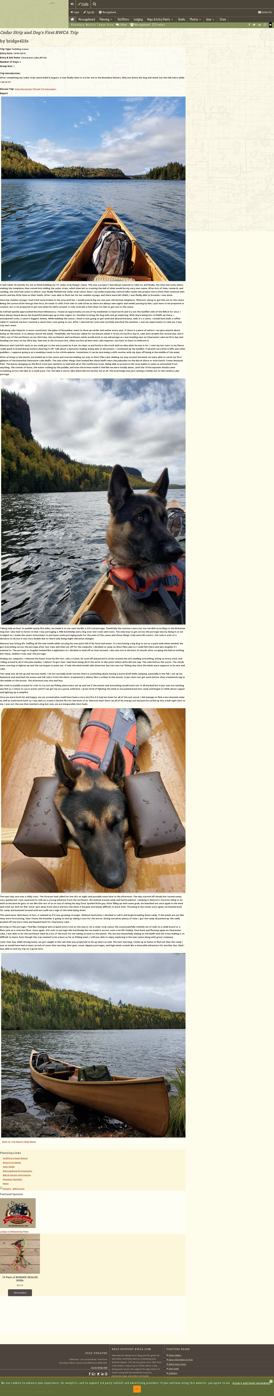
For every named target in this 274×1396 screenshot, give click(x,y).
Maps (6, 1183)
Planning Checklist (12, 1179)
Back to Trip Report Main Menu (19, 1141)
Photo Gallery (174, 1355)
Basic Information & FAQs (180, 1359)
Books (181, 19)
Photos (194, 19)
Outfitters (123, 19)
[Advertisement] (21, 1314)
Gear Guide (9, 1166)
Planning (104, 19)
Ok (137, 1389)
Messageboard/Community (17, 1170)
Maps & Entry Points (158, 19)
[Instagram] (265, 24)
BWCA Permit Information (17, 1175)
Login (76, 12)
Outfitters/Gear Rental (15, 1158)
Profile (84, 4)
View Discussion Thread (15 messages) (35, 89)
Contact (160, 25)
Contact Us (266, 12)
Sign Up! (90, 12)
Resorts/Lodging (12, 1162)
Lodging (138, 19)
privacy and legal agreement (252, 1383)
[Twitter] (254, 24)
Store (222, 19)
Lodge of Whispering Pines (14, 1231)
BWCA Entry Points (177, 1364)
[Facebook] (249, 24)
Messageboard (109, 12)
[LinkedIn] (259, 24)
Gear (208, 19)
